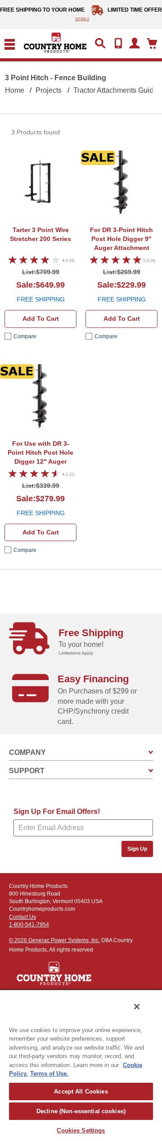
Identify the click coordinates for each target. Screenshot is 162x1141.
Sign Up (137, 849)
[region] (81, 1065)
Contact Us (22, 917)
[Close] (137, 1006)
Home (14, 90)
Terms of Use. (49, 1073)
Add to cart (40, 318)
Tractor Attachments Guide (115, 90)
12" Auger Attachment (40, 453)
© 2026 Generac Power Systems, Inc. (54, 940)
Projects (49, 90)
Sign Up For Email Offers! (57, 811)
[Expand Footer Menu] (150, 752)
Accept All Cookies (81, 1091)
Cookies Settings (81, 1130)
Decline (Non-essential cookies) (81, 1111)
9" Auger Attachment (121, 238)
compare (25, 336)
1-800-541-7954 (29, 924)
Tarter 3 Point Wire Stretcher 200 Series (40, 234)
